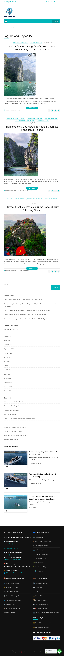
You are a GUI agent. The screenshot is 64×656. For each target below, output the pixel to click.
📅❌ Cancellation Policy (40, 608)
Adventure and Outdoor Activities (16, 118)
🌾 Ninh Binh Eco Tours (40, 554)
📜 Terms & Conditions (40, 600)
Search (6, 284)
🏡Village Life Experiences (12, 608)
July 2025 (7, 357)
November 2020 (9, 382)
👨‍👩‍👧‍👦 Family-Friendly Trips (11, 592)
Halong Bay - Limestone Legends (40, 457)
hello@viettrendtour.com (11, 548)
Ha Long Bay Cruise (36, 502)
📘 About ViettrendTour (40, 583)
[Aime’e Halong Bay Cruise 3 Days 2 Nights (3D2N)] (15, 452)
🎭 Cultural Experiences (11, 583)
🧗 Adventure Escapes (11, 587)
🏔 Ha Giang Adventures (40, 546)
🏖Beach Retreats (9, 613)
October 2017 (8, 391)
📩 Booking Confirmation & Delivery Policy (46, 613)
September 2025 (9, 349)
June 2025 (7, 361)
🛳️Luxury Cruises (9, 604)
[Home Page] (6, 21)
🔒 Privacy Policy (38, 596)
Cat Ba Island (34, 480)
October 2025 (8, 344)
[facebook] (49, 110)
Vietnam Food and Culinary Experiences (16, 435)
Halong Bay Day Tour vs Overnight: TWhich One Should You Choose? (25, 314)
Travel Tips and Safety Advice (20, 42)
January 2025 (8, 378)
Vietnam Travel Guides (36, 42)
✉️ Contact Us (37, 587)
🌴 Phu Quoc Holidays (40, 567)
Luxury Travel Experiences (12, 423)
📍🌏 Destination (38, 571)
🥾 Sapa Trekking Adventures (42, 541)
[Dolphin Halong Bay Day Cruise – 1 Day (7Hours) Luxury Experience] (15, 496)
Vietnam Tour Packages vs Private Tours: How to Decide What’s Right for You (27, 319)
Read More (32, 107)
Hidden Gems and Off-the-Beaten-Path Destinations (20, 419)
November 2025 (9, 340)
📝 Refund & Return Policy (41, 604)
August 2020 (8, 387)
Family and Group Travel (51, 118)
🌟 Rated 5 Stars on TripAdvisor (42, 623)
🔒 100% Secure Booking (41, 627)
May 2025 (7, 366)
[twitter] (52, 110)
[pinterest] (58, 110)
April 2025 (7, 370)
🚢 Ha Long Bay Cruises (40, 550)
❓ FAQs (35, 592)
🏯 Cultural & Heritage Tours (13, 596)
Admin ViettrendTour (10, 110)
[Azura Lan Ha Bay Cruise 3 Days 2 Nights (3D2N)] (15, 474)
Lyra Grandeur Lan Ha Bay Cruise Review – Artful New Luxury (23, 299)
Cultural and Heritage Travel (34, 118)
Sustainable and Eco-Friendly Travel (25, 120)
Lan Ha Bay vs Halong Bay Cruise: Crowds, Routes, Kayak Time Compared (27, 310)
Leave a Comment (23, 190)
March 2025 (7, 374)
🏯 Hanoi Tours (38, 537)
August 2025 (8, 353)
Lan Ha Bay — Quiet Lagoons (48, 480)
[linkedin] (55, 110)
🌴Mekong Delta (38, 562)
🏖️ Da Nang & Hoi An (39, 558)
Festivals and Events (10, 414)
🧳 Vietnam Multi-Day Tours (12, 600)
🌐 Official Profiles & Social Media (14, 573)
